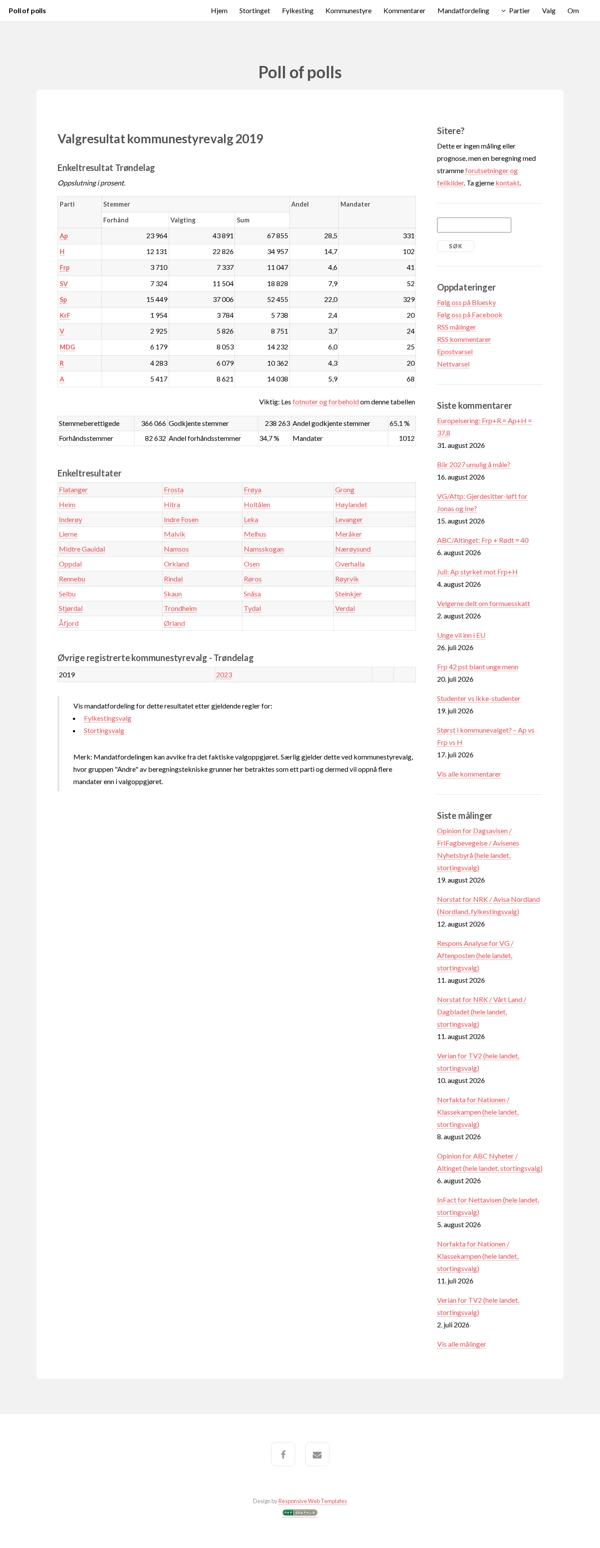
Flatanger (73, 489)
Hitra (172, 504)
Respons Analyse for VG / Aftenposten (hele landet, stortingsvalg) (475, 955)
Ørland (174, 623)
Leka (251, 519)
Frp (64, 267)
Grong (344, 489)
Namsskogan (264, 549)
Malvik (174, 534)
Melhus (255, 534)
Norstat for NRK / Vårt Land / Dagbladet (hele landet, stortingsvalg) (481, 1011)
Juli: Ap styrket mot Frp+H (477, 571)
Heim (67, 504)
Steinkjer (348, 593)
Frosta (174, 489)
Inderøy (70, 519)
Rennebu (72, 578)
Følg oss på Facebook (469, 314)
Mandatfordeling (463, 10)
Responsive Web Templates (312, 1500)
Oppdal (70, 564)
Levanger (349, 519)
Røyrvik (347, 578)
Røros (253, 578)
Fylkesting (298, 10)
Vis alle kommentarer (469, 774)
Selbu (67, 593)
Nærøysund (353, 549)
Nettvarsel (453, 364)
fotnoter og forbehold (326, 401)
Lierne (68, 534)
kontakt (507, 182)
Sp (63, 299)
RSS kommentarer (464, 339)
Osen (252, 564)
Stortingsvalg (104, 730)
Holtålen (257, 504)
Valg (549, 10)
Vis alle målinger (461, 1344)
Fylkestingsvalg (107, 718)
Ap (64, 236)
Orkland (176, 564)
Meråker (348, 534)
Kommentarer (404, 10)
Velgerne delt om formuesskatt (483, 603)
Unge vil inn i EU (461, 635)
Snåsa (252, 593)
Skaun (173, 593)
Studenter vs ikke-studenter (478, 698)
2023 (224, 674)
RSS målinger (456, 327)
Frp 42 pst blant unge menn (477, 666)
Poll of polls (27, 10)
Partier (519, 10)
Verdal (345, 608)
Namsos (176, 549)
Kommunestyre (348, 10)
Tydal (252, 608)
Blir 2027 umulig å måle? (473, 464)
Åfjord (69, 623)
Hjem (219, 10)
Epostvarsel (455, 351)
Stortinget (254, 10)
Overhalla (350, 564)
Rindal (173, 578)
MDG (67, 347)
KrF (65, 315)
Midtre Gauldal (82, 549)
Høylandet (351, 504)
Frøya (252, 489)
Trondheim (180, 608)
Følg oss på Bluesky (466, 302)
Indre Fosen (181, 519)
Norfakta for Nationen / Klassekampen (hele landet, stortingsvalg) (477, 1111)
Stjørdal (71, 608)
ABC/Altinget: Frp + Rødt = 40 (482, 540)
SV (64, 283)
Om (573, 10)
